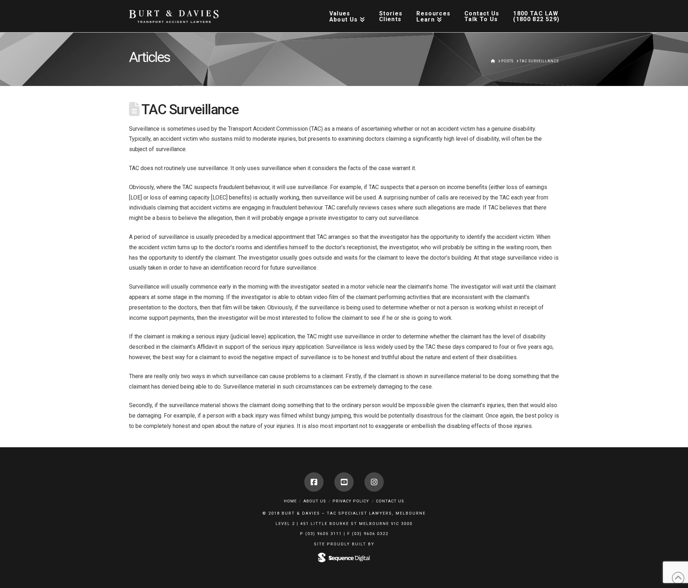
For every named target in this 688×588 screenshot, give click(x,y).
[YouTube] (344, 482)
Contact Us (390, 501)
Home (290, 501)
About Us (315, 501)
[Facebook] (314, 482)
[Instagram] (374, 482)
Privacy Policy (351, 501)
